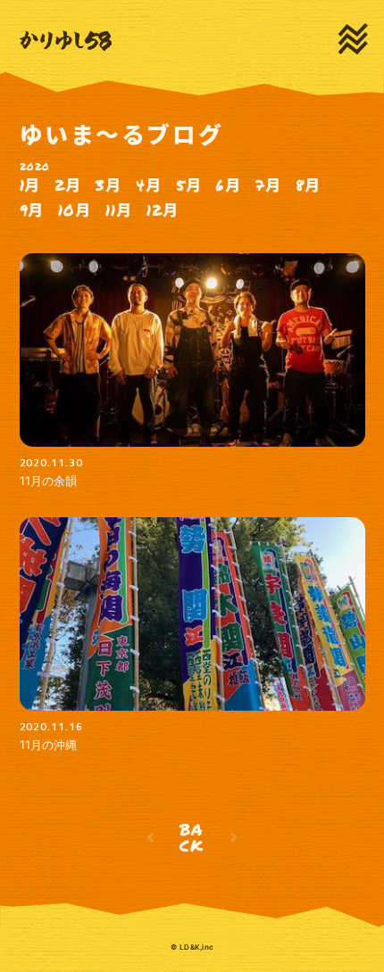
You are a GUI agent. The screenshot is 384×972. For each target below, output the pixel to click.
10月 (74, 209)
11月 (118, 209)
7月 (268, 184)
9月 (32, 209)
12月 (162, 209)
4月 (149, 184)
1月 (30, 184)
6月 (228, 184)
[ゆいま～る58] (66, 41)
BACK (192, 837)
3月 (108, 184)
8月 (308, 184)
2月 (67, 184)
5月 (189, 184)
